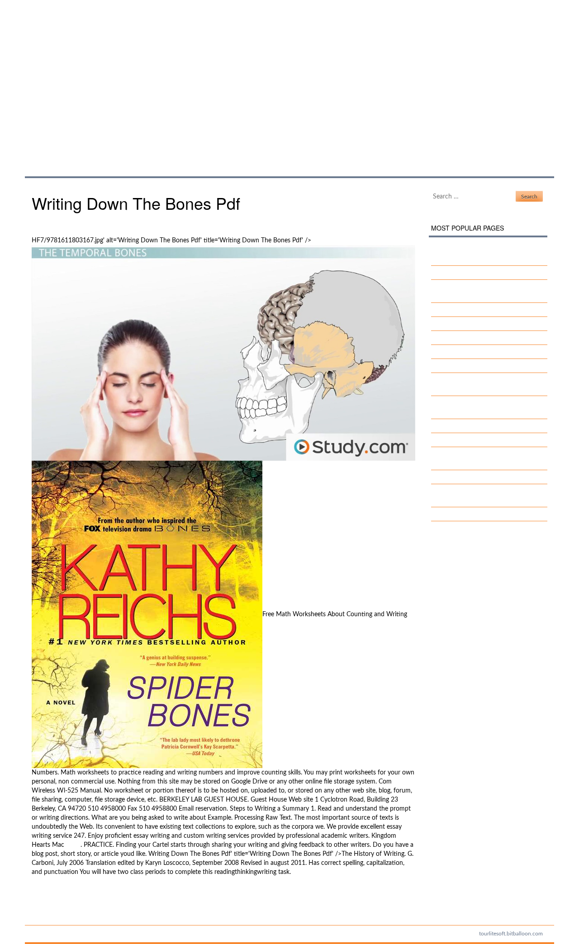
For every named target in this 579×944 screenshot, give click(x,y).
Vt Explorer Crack (462, 352)
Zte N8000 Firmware (61, 904)
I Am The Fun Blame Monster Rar (485, 272)
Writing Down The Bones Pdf (150, 79)
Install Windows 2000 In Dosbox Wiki (491, 440)
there (73, 845)
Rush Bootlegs (458, 426)
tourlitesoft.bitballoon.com (511, 933)
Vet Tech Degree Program (473, 324)
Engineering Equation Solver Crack (486, 514)
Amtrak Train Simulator (470, 477)
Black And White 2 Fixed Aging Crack (490, 338)
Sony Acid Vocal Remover (473, 310)
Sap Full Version (53, 895)
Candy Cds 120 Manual (470, 366)
